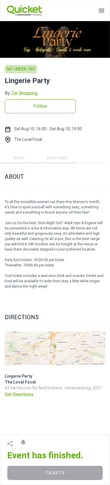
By (21, 93)
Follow (40, 106)
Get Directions (19, 394)
